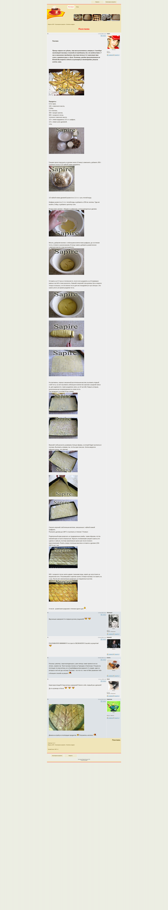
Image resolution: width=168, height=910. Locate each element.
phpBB (86, 760)
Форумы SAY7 (51, 24)
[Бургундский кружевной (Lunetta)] (115, 20)
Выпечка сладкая (70, 24)
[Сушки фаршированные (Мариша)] (97, 20)
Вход (77, 6)
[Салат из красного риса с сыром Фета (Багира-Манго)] (78, 20)
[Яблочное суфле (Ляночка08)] (87, 20)
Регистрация (71, 6)
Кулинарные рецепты (111, 2)
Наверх (160, 906)
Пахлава (84, 29)
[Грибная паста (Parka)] (106, 20)
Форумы (97, 2)
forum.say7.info (87, 759)
